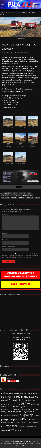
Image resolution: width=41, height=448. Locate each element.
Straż (25, 423)
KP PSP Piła (21, 400)
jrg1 (15, 193)
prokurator (17, 420)
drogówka (24, 393)
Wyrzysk (34, 426)
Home (2, 12)
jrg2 (17, 396)
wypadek (12, 426)
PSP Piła (21, 198)
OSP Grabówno (6, 407)
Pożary (27, 52)
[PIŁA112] (20, 4)
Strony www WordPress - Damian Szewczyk (24, 441)
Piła (22, 415)
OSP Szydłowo (33, 409)
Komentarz (6, 214)
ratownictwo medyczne (12, 422)
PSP (25, 419)
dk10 (19, 393)
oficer (29, 400)
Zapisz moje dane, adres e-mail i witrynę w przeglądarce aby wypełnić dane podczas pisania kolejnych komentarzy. (20, 255)
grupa (36, 393)
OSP (29, 193)
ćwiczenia (18, 430)
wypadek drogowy (25, 426)
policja (28, 415)
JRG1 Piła (22, 193)
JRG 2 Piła (24, 397)
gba (29, 393)
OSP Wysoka (5, 198)
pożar (14, 198)
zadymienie (5, 430)
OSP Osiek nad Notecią (18, 409)
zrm (11, 430)
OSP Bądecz (5, 195)
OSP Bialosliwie (16, 195)
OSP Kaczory (17, 407)
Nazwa (5, 233)
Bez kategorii (10, 12)
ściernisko (30, 198)
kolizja (4, 400)
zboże (38, 198)
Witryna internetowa (8, 247)
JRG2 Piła (33, 396)
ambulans (6, 393)
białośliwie (8, 193)
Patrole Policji (14, 415)
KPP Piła (11, 399)
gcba (33, 393)
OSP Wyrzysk (28, 195)
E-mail (4, 240)
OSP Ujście (4, 412)
